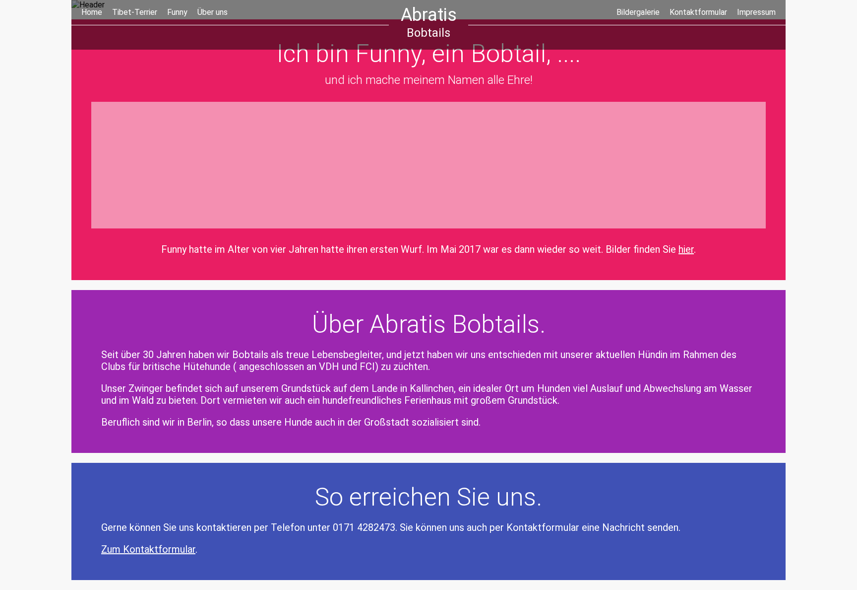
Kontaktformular (698, 12)
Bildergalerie (638, 12)
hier (686, 249)
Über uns (212, 12)
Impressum (756, 12)
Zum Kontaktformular (148, 549)
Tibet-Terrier (134, 12)
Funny (177, 12)
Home (91, 12)
